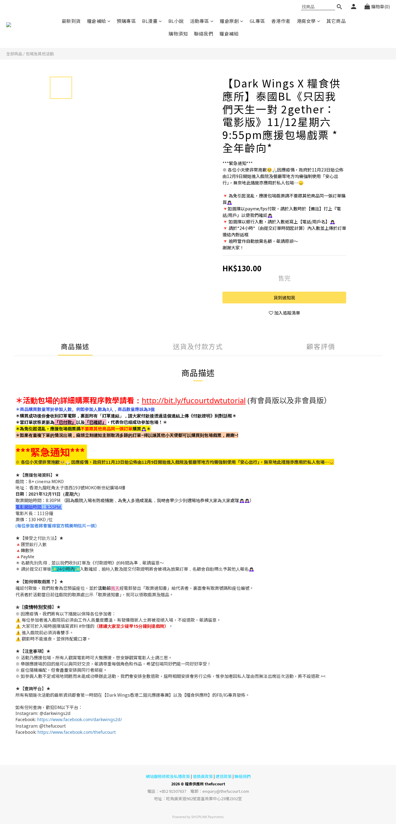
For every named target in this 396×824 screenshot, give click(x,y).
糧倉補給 (96, 21)
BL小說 (176, 21)
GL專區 (257, 21)
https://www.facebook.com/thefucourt (76, 732)
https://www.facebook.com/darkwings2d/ (79, 719)
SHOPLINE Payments (207, 816)
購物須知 (178, 33)
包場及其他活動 (40, 54)
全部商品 (14, 54)
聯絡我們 (203, 33)
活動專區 (199, 21)
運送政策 (224, 776)
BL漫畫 (149, 21)
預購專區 (126, 21)
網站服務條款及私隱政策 (168, 776)
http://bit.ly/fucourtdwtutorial (194, 400)
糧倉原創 (229, 21)
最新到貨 (71, 21)
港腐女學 (306, 21)
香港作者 (281, 21)
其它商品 (336, 21)
